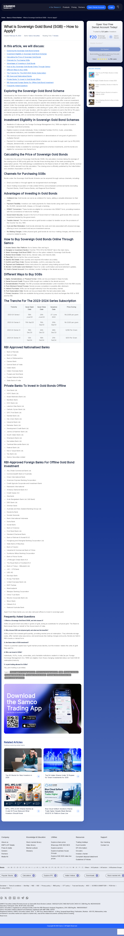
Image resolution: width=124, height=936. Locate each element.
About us (4, 842)
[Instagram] (10, 899)
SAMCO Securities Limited (8, 904)
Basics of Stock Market (14, 17)
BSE (38, 885)
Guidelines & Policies (83, 859)
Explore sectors (57, 848)
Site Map (26, 885)
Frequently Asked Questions (17, 86)
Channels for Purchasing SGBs (18, 60)
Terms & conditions (15, 885)
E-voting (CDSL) (5, 888)
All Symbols (94, 867)
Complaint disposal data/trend (87, 857)
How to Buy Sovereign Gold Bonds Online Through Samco (28, 67)
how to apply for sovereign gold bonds (23, 672)
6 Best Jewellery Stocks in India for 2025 (106, 85)
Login (111, 7)
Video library (31, 845)
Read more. (3, 916)
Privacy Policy (113, 54)
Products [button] (66, 7)
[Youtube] (18, 899)
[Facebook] (1, 899)
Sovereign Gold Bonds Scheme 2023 (59, 675)
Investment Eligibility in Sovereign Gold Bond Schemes (27, 54)
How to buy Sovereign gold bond (47, 672)
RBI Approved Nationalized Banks (19, 76)
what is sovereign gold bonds (15, 678)
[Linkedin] (14, 899)
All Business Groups (115, 867)
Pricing (73, 7)
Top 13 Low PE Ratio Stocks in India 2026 (106, 74)
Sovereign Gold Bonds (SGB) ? (15, 675)
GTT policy (66, 885)
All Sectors (103, 867)
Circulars (79, 851)
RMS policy (56, 885)
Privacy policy (46, 885)
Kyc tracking (105, 842)
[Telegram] (23, 899)
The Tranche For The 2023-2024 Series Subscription (26, 73)
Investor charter (82, 854)
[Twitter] (6, 899)
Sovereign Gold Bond (71, 672)
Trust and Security (78, 885)
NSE (33, 885)
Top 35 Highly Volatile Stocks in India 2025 (103, 80)
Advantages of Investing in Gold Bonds (21, 63)
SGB (61, 672)
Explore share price (58, 842)
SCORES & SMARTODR (99, 885)
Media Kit (4, 857)
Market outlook (32, 848)
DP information (81, 848)
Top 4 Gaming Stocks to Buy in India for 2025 (106, 101)
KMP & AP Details (8, 845)
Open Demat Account (96, 7)
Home (3, 17)
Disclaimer (3, 885)
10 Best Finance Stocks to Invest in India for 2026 (106, 93)
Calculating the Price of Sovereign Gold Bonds (24, 57)
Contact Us (105, 845)
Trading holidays (82, 842)
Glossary (29, 851)
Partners (81, 7)
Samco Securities (34, 36)
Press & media (6, 848)
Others (87, 867)
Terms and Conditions (104, 55)
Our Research (56, 7)
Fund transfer (81, 845)
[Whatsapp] (27, 899)
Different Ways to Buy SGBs (17, 70)
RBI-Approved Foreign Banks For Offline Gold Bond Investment (30, 82)
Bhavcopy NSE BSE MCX (60, 845)
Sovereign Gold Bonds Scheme (36, 675)
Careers (4, 851)
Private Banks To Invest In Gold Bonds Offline (23, 79)
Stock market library (33, 842)
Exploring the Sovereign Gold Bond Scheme (23, 51)
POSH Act (112, 885)
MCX (87, 885)
